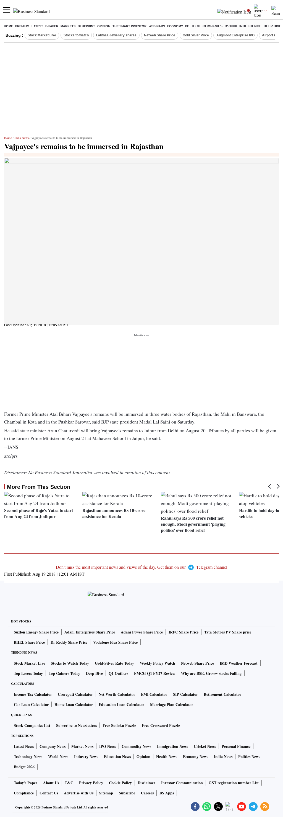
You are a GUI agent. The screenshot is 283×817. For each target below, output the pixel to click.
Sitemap (106, 793)
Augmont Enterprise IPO (235, 35)
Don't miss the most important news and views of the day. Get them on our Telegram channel (141, 567)
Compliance (24, 793)
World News (58, 756)
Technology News (28, 756)
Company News (52, 746)
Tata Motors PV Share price (227, 632)
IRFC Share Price (183, 632)
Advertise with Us (78, 793)
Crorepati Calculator (75, 694)
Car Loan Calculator (31, 704)
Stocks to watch (76, 35)
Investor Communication (182, 783)
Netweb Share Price (159, 35)
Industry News (86, 756)
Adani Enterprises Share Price (89, 632)
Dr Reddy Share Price (69, 642)
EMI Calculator (154, 694)
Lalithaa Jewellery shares (116, 35)
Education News (117, 756)
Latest (37, 26)
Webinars (157, 26)
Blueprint (86, 26)
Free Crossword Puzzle (161, 725)
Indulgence (250, 26)
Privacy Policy (91, 783)
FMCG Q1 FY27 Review (154, 673)
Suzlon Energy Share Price (36, 632)
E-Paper (51, 26)
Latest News (24, 746)
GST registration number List (234, 783)
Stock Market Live (42, 35)
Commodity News (136, 746)
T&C (69, 783)
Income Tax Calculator (33, 694)
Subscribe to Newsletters (76, 725)
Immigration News (172, 746)
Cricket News (205, 746)
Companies (212, 26)
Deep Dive (272, 26)
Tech (195, 26)
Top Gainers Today (64, 673)
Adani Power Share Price (142, 632)
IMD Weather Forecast (239, 663)
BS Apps (166, 793)
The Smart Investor (129, 26)
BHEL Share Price (29, 642)
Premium (22, 26)
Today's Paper (25, 783)
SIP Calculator (185, 694)
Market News (82, 746)
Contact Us (49, 793)
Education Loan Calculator (121, 704)
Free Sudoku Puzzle (119, 725)
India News (21, 138)
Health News (166, 756)
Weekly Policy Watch (157, 663)
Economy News (195, 756)
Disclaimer (146, 783)
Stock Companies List (32, 725)
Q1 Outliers (118, 673)
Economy (175, 26)
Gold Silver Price (196, 35)
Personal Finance (236, 746)
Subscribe (127, 793)
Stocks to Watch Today (70, 663)
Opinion (103, 26)
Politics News (249, 756)
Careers (147, 793)
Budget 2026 (24, 767)
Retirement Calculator (222, 694)
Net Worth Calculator (117, 694)
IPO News (107, 746)
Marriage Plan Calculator (171, 704)
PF (187, 26)
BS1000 (231, 26)
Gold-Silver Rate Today (114, 663)
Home (8, 26)
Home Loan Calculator (73, 704)
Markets (68, 26)
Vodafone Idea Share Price (115, 642)
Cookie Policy (120, 783)
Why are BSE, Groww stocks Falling (211, 673)
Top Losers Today (28, 673)
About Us (51, 783)
